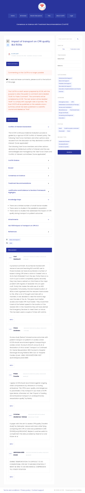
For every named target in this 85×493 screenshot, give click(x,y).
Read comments (13, 64)
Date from (61, 59)
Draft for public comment (71, 128)
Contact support (38, 490)
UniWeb (79, 490)
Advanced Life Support (65, 78)
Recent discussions (36, 16)
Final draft (61, 131)
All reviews (23, 16)
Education (62, 118)
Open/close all (12, 120)
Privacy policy (25, 490)
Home (13, 16)
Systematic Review (64, 141)
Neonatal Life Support (65, 86)
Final (68, 131)
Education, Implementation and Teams (70, 89)
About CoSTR (60, 16)
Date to (60, 65)
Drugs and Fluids (63, 112)
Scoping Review (63, 144)
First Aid (61, 91)
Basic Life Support (15, 240)
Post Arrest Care (74, 110)
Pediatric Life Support (65, 83)
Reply (11, 319)
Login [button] (71, 16)
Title (63, 49)
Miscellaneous (63, 110)
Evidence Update (64, 147)
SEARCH (69, 152)
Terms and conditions (11, 490)
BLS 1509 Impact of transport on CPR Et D (24, 226)
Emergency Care (63, 102)
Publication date (75, 49)
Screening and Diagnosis (66, 115)
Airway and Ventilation (65, 107)
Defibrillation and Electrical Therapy (69, 104)
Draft (60, 128)
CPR (72, 102)
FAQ (49, 16)
